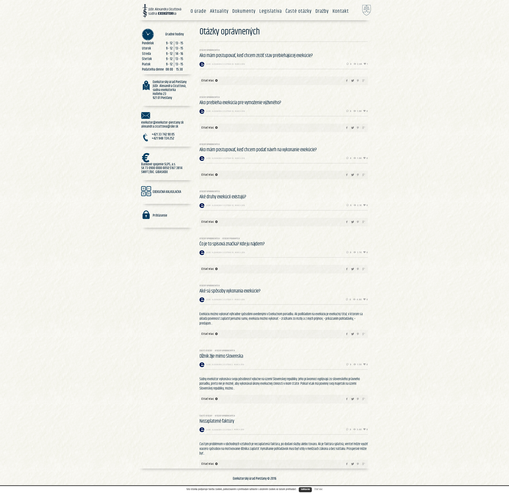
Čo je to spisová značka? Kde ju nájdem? (231, 244)
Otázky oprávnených (209, 50)
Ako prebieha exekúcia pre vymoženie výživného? (240, 103)
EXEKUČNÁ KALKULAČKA (167, 192)
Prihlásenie (160, 215)
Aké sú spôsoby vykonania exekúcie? (229, 291)
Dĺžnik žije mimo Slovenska (221, 356)
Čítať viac (318, 489)
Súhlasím (305, 489)
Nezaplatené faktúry (216, 421)
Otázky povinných (231, 238)
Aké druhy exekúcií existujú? (222, 197)
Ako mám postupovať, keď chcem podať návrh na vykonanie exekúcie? (258, 150)
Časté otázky (205, 350)
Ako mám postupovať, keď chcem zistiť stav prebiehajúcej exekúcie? (256, 55)
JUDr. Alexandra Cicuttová (218, 64)
